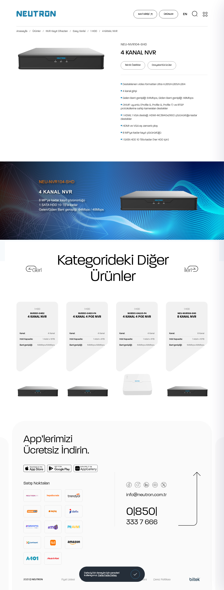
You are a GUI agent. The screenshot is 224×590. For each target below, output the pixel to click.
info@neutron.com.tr (146, 495)
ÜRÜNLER (168, 14)
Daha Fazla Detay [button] (107, 575)
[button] (135, 574)
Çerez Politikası (162, 579)
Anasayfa (21, 31)
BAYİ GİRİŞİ (143, 14)
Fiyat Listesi (68, 579)
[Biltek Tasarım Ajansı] (195, 580)
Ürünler (36, 31)
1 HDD (94, 31)
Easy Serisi (79, 31)
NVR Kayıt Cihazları (57, 31)
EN (185, 14)
